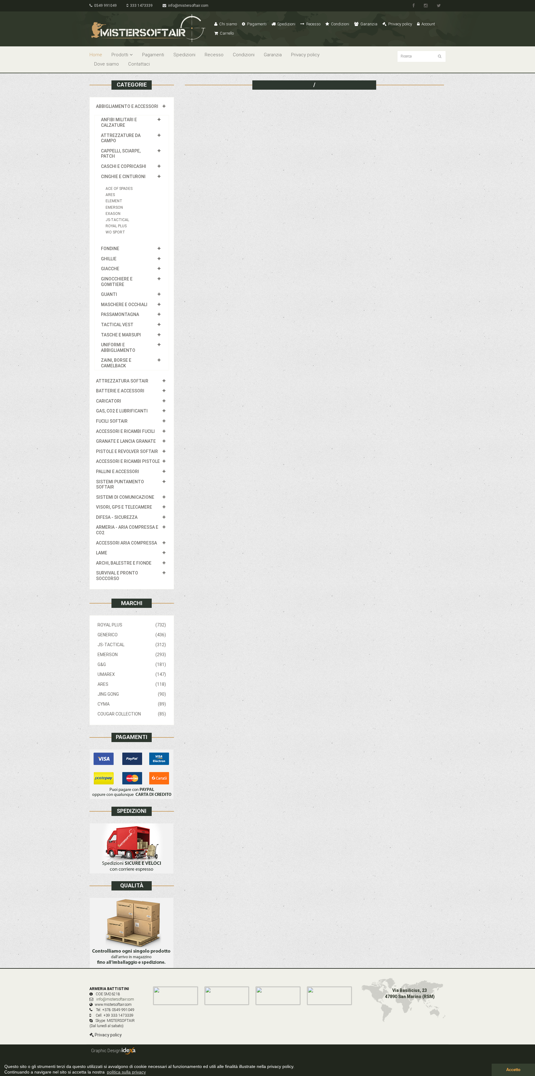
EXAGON (113, 213)
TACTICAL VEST (117, 324)
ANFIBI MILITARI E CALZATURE (119, 122)
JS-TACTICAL (117, 220)
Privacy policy (399, 24)
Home (95, 55)
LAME (101, 552)
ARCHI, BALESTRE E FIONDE (123, 563)
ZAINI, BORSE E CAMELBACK (116, 363)
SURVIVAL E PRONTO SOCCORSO (117, 575)
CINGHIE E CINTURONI (123, 176)
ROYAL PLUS (116, 226)
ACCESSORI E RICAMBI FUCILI (125, 431)
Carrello (226, 33)
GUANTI (109, 294)
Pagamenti (256, 24)
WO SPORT (115, 232)
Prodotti (119, 55)
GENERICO (132, 634)
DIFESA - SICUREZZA (116, 517)
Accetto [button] (513, 1070)
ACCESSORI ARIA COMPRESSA (126, 542)
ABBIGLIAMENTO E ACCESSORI (127, 106)
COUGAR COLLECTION (132, 713)
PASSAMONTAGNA (120, 314)
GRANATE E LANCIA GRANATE (126, 441)
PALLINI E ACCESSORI (117, 471)
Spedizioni (285, 24)
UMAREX (132, 674)
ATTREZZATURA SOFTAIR (122, 380)
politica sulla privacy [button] (126, 1072)
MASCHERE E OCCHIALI (124, 304)
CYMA (132, 704)
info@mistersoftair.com (187, 5)
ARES (110, 195)
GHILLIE (108, 258)
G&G (132, 664)
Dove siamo (106, 64)
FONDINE (110, 248)
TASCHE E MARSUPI (121, 334)
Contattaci (139, 64)
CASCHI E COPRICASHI (123, 166)
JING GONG (132, 694)
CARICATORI (108, 401)
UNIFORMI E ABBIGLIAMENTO (118, 347)
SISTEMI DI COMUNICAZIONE (125, 497)
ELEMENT (114, 201)
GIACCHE (110, 268)
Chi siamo (227, 24)
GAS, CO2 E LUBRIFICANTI (122, 410)
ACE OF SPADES (119, 188)
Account (427, 24)
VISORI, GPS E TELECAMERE (124, 507)
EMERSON (114, 207)
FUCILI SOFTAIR (112, 421)
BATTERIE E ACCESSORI (120, 390)
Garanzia (368, 24)
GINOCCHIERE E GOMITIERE (117, 281)
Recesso (312, 24)
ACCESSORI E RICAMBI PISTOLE (128, 461)
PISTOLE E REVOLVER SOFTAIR (127, 451)
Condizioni (339, 24)
